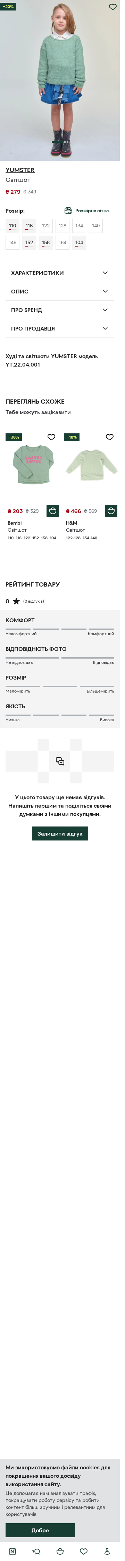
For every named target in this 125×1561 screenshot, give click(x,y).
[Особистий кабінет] (107, 1552)
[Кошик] (60, 1552)
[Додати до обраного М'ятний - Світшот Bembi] (51, 437)
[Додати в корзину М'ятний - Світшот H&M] (111, 511)
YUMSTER (20, 170)
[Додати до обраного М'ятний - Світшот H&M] (110, 437)
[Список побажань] (84, 1552)
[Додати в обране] (113, 7)
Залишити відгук (60, 833)
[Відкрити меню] (36, 1552)
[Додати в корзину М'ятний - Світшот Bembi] (53, 511)
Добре (40, 1530)
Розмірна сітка (92, 210)
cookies (90, 1467)
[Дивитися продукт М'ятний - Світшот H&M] (91, 464)
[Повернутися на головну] (12, 1552)
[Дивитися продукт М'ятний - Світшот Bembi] (33, 464)
